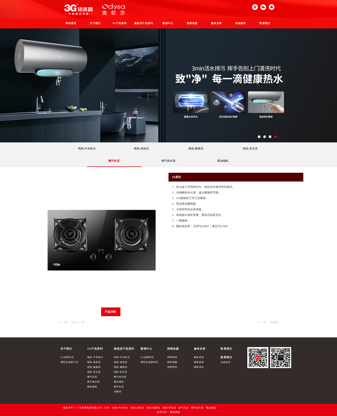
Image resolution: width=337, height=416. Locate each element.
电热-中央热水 (87, 148)
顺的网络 (174, 412)
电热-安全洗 (250, 148)
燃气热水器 (168, 160)
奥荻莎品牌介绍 (69, 362)
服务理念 (199, 367)
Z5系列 (273, 322)
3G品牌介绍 (67, 357)
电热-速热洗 (141, 148)
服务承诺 (199, 357)
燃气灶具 (114, 160)
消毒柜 (117, 391)
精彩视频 (172, 362)
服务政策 (199, 362)
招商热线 (172, 357)
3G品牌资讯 (147, 357)
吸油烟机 (223, 160)
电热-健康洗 (195, 148)
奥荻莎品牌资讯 (149, 362)
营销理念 (172, 367)
